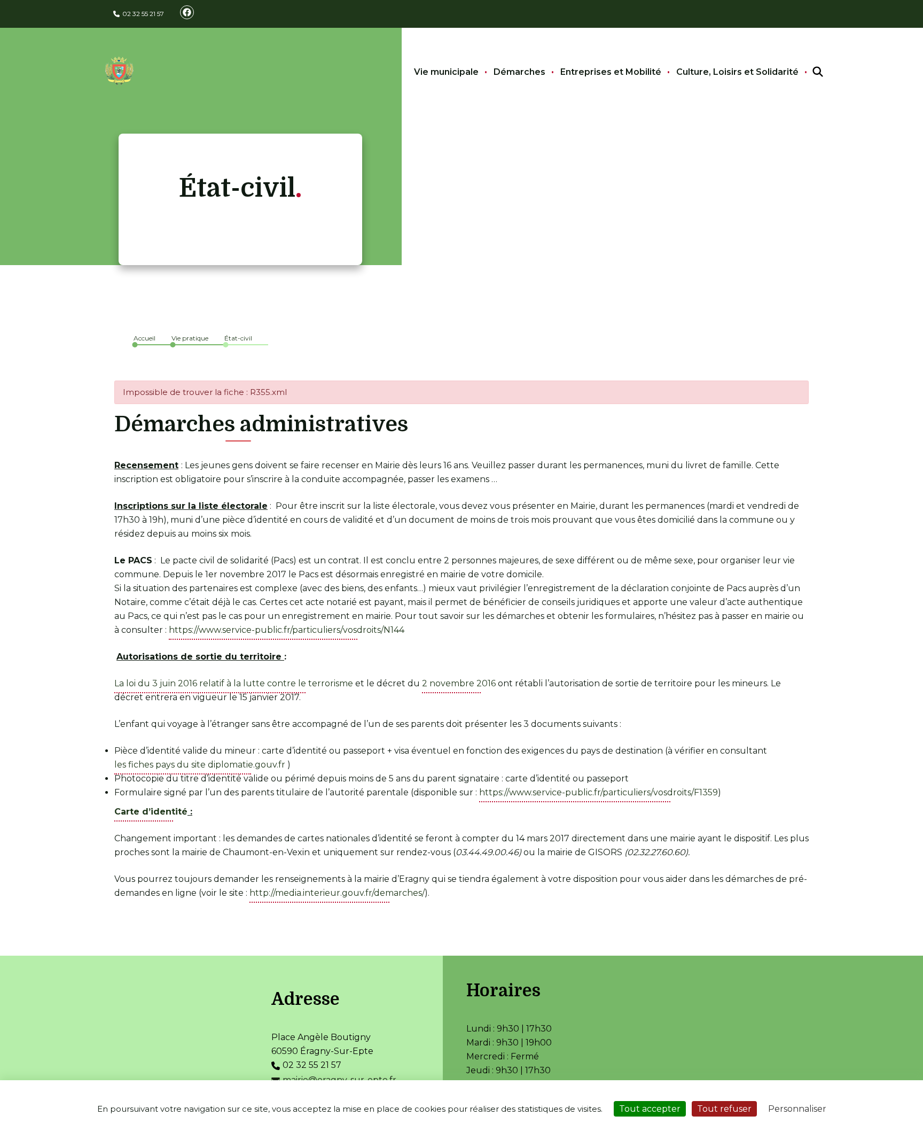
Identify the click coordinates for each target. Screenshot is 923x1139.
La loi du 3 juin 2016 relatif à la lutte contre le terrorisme (233, 683)
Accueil (144, 338)
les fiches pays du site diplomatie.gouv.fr (199, 765)
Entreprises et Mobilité (610, 72)
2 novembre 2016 (459, 683)
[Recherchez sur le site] (808, 72)
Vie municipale (446, 72)
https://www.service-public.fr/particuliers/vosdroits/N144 (286, 630)
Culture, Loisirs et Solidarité (737, 72)
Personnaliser (797, 1109)
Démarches (519, 72)
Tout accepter (649, 1109)
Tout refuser (724, 1109)
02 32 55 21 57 (143, 14)
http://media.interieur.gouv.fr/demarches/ (337, 893)
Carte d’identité (150, 812)
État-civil (238, 338)
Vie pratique (189, 338)
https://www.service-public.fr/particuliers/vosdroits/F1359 (598, 792)
